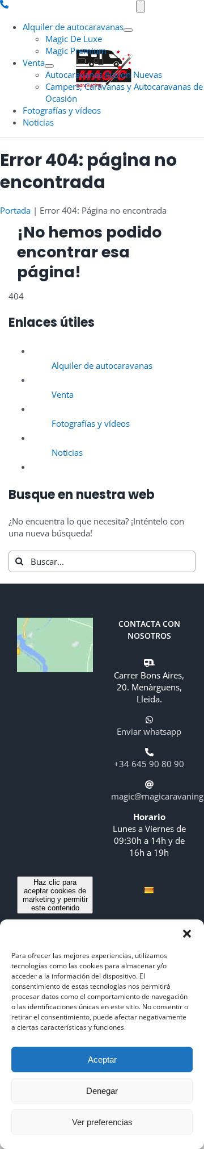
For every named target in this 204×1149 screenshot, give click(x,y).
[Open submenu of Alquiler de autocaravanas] (128, 30)
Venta (63, 394)
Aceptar (102, 1059)
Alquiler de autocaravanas (102, 365)
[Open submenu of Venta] (49, 66)
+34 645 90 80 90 (149, 763)
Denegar (102, 1091)
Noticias (67, 452)
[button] (187, 933)
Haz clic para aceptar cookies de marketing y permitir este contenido (55, 895)
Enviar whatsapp (149, 731)
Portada (15, 210)
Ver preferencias (102, 1122)
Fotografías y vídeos (91, 423)
